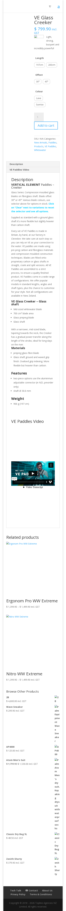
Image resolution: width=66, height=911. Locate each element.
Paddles (52, 142)
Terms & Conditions (41, 894)
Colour (39, 91)
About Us (47, 890)
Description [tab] (16, 164)
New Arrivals (40, 142)
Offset (39, 74)
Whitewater (40, 150)
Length (39, 58)
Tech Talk (15, 890)
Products (38, 146)
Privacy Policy (18, 894)
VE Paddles (50, 146)
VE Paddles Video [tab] (19, 169)
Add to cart (46, 125)
